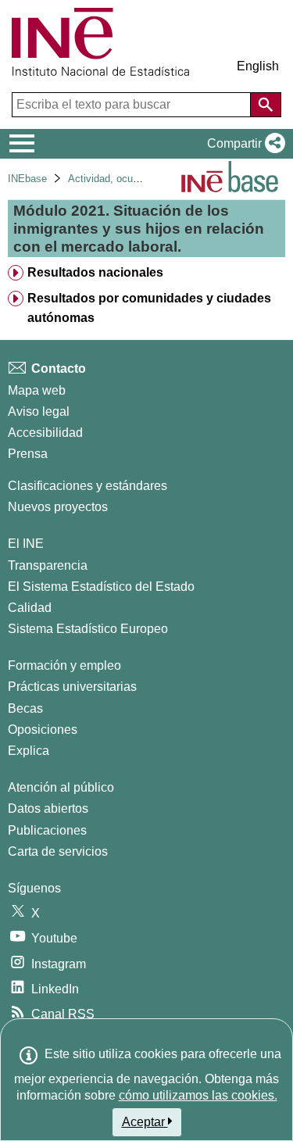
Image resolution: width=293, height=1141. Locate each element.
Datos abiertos (48, 808)
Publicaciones (47, 830)
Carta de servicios (58, 851)
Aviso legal (39, 411)
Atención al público (61, 787)
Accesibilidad (45, 432)
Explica (28, 750)
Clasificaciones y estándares (87, 485)
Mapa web (37, 390)
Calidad (30, 607)
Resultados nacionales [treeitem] (95, 272)
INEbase (27, 178)
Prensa (28, 453)
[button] (243, 144)
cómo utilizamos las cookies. (198, 1095)
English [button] (258, 66)
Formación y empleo (64, 665)
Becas (25, 708)
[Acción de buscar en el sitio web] (265, 104)
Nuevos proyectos (58, 506)
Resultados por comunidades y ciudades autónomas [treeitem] (149, 308)
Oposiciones (42, 729)
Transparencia (48, 565)
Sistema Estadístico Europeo (88, 628)
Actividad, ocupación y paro (131, 178)
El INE (26, 543)
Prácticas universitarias (72, 686)
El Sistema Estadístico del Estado (101, 586)
